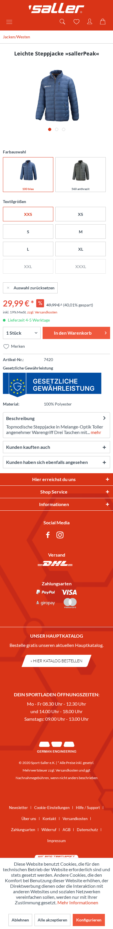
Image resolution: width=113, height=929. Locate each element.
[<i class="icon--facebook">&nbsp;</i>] (49, 536)
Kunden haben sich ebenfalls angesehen (47, 462)
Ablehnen (20, 919)
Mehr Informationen (77, 902)
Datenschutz (87, 829)
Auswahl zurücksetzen (34, 287)
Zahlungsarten (23, 829)
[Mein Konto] (90, 22)
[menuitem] (11, 22)
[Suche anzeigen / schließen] (62, 22)
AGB (66, 829)
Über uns (28, 818)
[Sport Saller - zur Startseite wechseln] (56, 8)
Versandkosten (67, 770)
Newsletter (18, 807)
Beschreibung (20, 418)
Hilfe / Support (88, 807)
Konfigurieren (88, 919)
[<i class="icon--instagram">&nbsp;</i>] (61, 536)
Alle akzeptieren (52, 919)
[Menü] (11, 22)
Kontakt (49, 818)
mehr (95, 432)
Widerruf (48, 829)
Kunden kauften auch (28, 447)
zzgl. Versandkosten (42, 312)
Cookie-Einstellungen (52, 807)
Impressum (56, 840)
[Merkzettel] (76, 22)
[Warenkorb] (104, 22)
